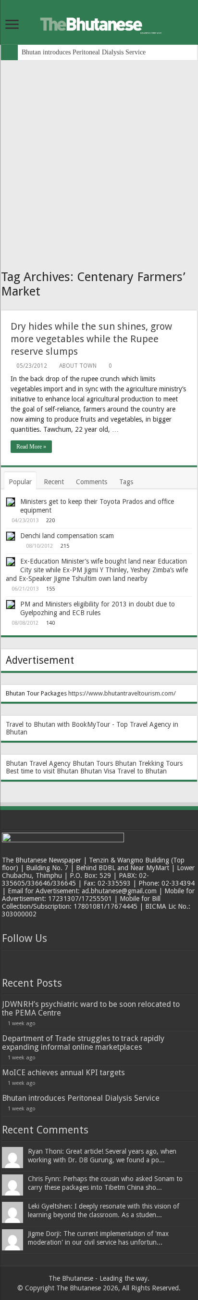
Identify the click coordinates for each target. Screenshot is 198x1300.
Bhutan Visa (97, 771)
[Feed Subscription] (194, 305)
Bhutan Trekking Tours (149, 763)
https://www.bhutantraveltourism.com (120, 693)
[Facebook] (10, 961)
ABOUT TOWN (78, 365)
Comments (91, 482)
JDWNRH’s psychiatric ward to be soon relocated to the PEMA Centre (91, 1008)
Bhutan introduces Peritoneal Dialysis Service (84, 52)
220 (50, 520)
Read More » (31, 446)
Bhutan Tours (93, 763)
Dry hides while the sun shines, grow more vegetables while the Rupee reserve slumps (91, 339)
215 (65, 546)
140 (50, 623)
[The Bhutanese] (98, 22)
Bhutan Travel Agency (38, 763)
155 (50, 589)
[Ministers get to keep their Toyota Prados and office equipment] (10, 502)
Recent (54, 482)
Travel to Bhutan (142, 771)
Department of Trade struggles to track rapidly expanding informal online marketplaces (83, 1043)
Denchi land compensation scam (67, 536)
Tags (126, 482)
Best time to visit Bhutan (42, 771)
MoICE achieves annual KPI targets (63, 1072)
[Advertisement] (99, 164)
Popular (20, 482)
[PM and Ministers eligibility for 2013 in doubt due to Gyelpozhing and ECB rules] (10, 604)
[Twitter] (28, 961)
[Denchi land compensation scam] (10, 536)
